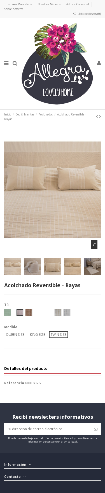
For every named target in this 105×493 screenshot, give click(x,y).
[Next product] (100, 116)
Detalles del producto (26, 368)
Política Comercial (78, 4)
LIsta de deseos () (89, 14)
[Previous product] (97, 116)
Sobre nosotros (13, 9)
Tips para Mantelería (18, 4)
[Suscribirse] (96, 429)
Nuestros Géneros (49, 4)
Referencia (14, 383)
